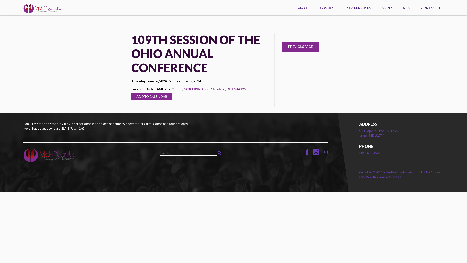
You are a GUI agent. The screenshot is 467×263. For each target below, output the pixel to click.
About (303, 8)
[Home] (69, 155)
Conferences (359, 8)
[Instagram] (316, 152)
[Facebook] (307, 152)
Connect (328, 8)
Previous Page (300, 47)
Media (386, 8)
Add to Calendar (151, 96)
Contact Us (431, 8)
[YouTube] (325, 152)
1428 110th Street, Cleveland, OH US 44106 (215, 89)
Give (407, 8)
